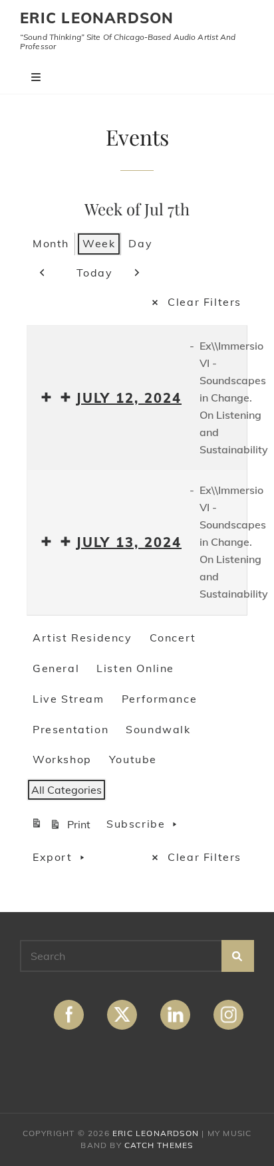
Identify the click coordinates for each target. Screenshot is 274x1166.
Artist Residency (82, 637)
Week (98, 243)
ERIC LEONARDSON (97, 18)
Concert (173, 637)
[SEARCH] (237, 956)
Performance (160, 698)
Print (62, 827)
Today (94, 272)
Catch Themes (158, 1145)
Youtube (133, 759)
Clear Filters (204, 301)
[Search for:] (137, 956)
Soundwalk (158, 729)
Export (52, 857)
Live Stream (68, 698)
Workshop (62, 759)
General (56, 668)
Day (140, 243)
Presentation (70, 729)
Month (51, 243)
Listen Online (135, 668)
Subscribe (135, 823)
